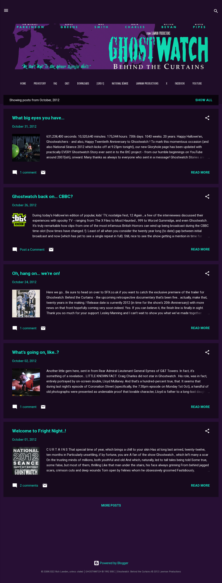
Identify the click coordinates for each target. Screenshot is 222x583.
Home (23, 83)
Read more (200, 172)
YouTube (197, 83)
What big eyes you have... (38, 117)
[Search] (216, 11)
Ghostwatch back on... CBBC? (42, 196)
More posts (111, 505)
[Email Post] (43, 174)
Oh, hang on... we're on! (36, 273)
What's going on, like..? (35, 352)
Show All (203, 100)
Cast (67, 83)
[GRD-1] (100, 83)
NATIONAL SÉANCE (120, 83)
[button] (207, 118)
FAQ (55, 83)
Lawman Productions (147, 83)
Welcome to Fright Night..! (39, 431)
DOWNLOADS (83, 83)
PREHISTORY (40, 83)
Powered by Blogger (113, 563)
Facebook (180, 83)
